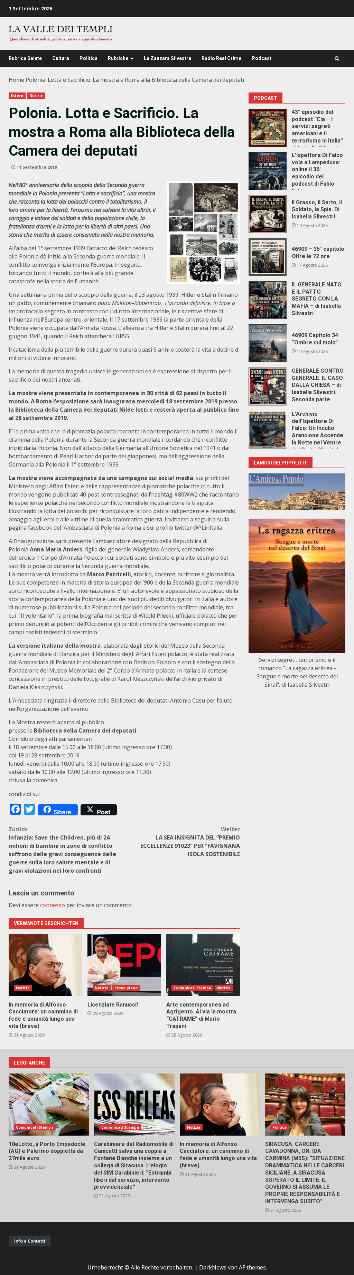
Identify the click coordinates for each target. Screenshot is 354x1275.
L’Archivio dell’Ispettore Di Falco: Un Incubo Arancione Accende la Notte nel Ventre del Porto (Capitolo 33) (268, 430)
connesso (52, 905)
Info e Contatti (29, 1241)
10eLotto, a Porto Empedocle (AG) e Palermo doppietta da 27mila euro (49, 1104)
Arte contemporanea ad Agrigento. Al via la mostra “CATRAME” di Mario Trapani (203, 965)
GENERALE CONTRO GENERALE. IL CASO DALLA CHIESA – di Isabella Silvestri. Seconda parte (268, 386)
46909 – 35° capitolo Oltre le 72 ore (268, 257)
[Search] (337, 58)
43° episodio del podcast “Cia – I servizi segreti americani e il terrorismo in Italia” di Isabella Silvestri (268, 128)
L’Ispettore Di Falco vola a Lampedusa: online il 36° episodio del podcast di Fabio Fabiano (268, 171)
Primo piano (126, 987)
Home (16, 80)
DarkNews (212, 1267)
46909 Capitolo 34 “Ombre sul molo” (268, 343)
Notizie (36, 95)
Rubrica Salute (25, 58)
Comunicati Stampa (192, 987)
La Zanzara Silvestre (167, 58)
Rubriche (118, 58)
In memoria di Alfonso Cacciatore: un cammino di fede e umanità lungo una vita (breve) (45, 965)
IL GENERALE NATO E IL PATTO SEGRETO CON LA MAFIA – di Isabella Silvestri (268, 300)
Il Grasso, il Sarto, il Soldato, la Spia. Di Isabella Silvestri (268, 214)
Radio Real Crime (221, 58)
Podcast (261, 58)
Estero (17, 95)
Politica (88, 58)
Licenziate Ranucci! (124, 965)
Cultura (60, 58)
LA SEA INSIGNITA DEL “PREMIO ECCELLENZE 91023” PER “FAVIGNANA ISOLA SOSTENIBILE (190, 841)
